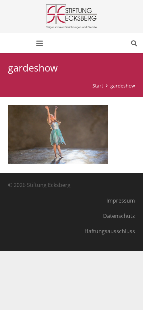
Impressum (120, 200)
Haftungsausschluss (109, 231)
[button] (39, 43)
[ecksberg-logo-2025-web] (71, 16)
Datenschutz (119, 216)
